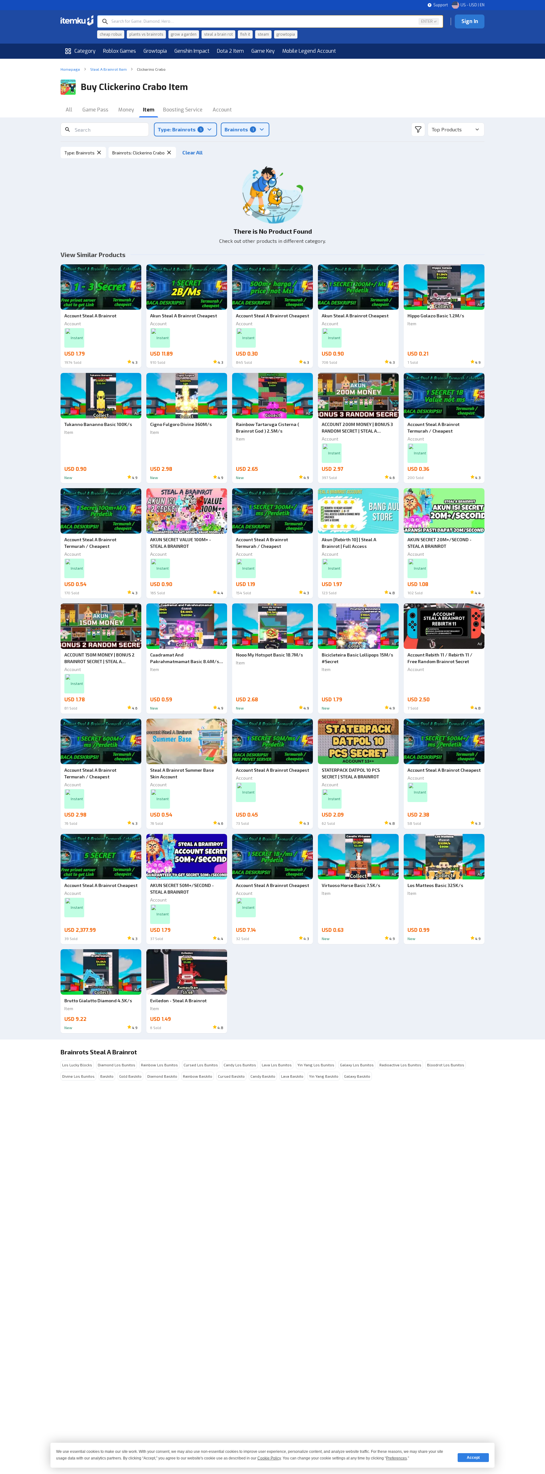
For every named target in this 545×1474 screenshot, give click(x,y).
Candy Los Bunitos (240, 1065)
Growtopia (155, 51)
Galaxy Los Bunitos (357, 1065)
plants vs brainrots (146, 34)
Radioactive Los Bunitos (400, 1065)
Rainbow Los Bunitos (159, 1065)
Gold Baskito (130, 1076)
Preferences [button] (396, 1458)
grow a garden (183, 34)
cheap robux (111, 34)
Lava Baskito (292, 1076)
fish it (245, 34)
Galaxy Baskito (357, 1076)
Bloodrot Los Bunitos (445, 1065)
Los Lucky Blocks (77, 1065)
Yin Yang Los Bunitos (315, 1065)
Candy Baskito (262, 1076)
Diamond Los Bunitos (116, 1065)
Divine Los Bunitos (78, 1076)
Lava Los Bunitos (277, 1065)
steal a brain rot (218, 34)
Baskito (107, 1076)
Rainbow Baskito (197, 1076)
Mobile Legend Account (309, 51)
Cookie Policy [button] (269, 1458)
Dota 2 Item (230, 51)
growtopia (286, 34)
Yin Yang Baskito (323, 1076)
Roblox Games (119, 51)
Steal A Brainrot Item (108, 69)
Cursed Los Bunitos (201, 1065)
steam (263, 34)
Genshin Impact (191, 51)
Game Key (263, 51)
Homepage (70, 69)
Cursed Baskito (231, 1076)
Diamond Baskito (162, 1076)
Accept (473, 1457)
